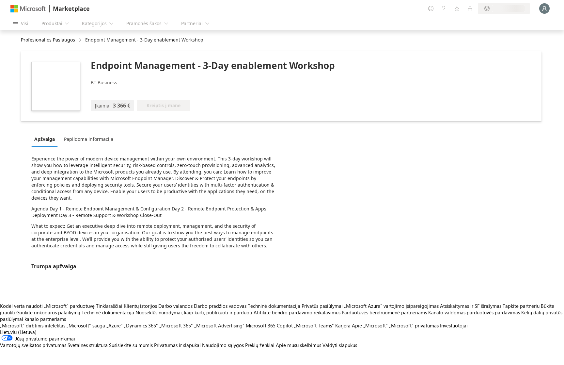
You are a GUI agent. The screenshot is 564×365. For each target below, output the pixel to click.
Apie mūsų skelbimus (298, 345)
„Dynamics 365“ (141, 325)
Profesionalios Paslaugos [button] (48, 40)
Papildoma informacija (88, 139)
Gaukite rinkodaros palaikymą (48, 312)
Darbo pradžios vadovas (220, 306)
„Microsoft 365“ (176, 325)
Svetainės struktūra (88, 345)
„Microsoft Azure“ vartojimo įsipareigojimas (392, 306)
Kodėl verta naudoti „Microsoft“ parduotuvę (47, 306)
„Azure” (114, 325)
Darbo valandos (175, 306)
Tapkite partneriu (521, 306)
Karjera (343, 325)
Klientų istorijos (140, 306)
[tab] (46, 139)
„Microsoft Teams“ (314, 325)
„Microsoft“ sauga (86, 325)
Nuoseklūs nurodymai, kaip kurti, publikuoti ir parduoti (193, 312)
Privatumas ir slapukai (177, 345)
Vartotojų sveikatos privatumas (33, 345)
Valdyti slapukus (339, 345)
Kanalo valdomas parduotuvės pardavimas (474, 312)
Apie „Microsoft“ (370, 325)
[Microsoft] (28, 8)
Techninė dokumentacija (274, 306)
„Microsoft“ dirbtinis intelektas (32, 325)
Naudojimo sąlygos (223, 345)
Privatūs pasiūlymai (322, 306)
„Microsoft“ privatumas (414, 325)
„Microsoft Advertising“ (219, 325)
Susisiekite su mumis (131, 345)
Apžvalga (44, 139)
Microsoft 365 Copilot (269, 325)
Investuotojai (454, 325)
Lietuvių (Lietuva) (18, 332)
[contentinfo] (80, 40)
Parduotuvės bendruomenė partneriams (384, 312)
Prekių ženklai (259, 345)
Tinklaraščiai (109, 306)
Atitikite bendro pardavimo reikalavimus (297, 312)
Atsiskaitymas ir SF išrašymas (470, 306)
